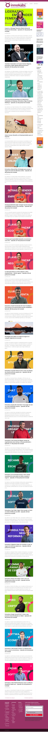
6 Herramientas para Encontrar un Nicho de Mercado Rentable (40, 118)
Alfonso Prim (8, 33)
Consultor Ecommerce (7, 709)
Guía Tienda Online (13, 718)
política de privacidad (32, 712)
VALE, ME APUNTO (34, 715)
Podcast (21, 6)
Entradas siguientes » (28, 697)
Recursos (7, 714)
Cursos (31, 3)
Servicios (36, 3)
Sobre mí (20, 705)
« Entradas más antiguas (10, 697)
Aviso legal (21, 709)
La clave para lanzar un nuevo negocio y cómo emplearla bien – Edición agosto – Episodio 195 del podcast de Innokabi (18, 273)
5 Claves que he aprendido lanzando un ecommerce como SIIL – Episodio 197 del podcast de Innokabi (18, 239)
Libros (26, 3)
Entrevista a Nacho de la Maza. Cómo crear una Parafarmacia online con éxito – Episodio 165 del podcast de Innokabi (17, 580)
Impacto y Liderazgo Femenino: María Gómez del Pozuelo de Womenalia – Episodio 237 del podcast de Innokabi (18, 30)
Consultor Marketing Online (7, 705)
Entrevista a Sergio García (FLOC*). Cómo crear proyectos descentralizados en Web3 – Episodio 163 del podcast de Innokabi (18, 616)
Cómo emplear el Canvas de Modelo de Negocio (39, 86)
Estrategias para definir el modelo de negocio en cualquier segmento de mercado (17, 337)
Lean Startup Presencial (7, 716)
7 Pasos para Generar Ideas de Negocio (40, 93)
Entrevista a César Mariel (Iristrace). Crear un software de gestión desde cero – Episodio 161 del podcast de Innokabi (18, 684)
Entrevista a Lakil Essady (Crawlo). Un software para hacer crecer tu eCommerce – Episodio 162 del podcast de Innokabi (19, 650)
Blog (25, 6)
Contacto (21, 3)
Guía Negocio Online (13, 721)
